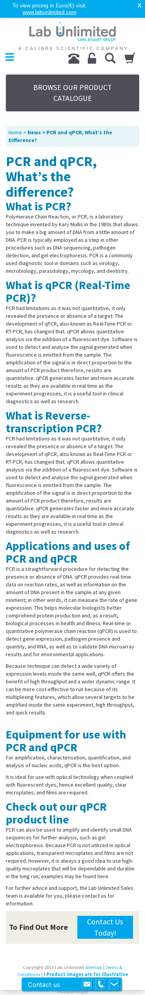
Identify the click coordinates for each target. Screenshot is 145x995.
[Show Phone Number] (101, 984)
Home (15, 132)
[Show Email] (87, 984)
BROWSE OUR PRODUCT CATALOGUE (72, 93)
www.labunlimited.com (49, 12)
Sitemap (93, 967)
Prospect (81, 992)
